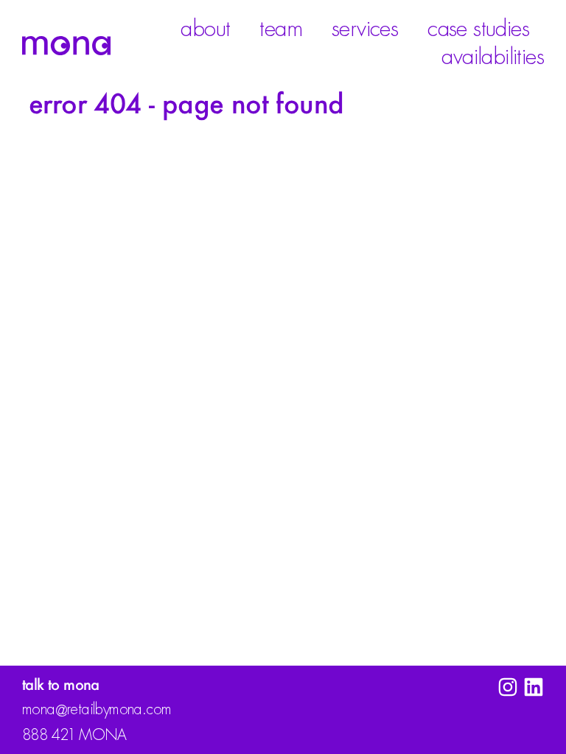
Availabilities (492, 57)
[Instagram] (507, 687)
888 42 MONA (74, 735)
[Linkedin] (533, 687)
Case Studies (478, 29)
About (205, 29)
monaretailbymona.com (96, 710)
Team (280, 29)
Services (365, 29)
